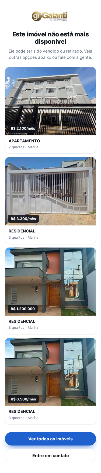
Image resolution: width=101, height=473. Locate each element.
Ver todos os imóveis (50, 438)
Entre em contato (50, 455)
